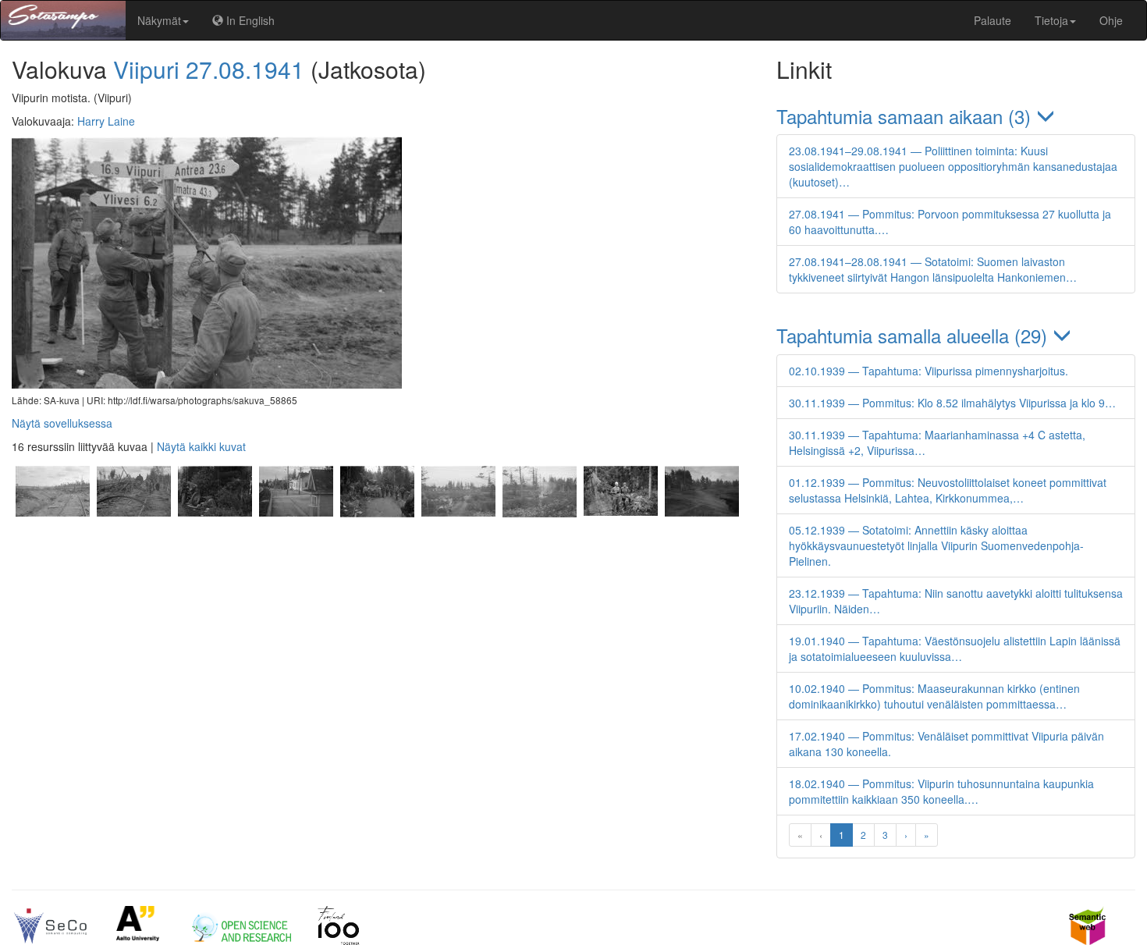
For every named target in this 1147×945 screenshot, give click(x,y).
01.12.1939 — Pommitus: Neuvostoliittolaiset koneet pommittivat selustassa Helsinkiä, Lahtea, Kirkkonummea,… (947, 490)
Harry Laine (106, 121)
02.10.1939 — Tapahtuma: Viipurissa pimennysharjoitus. (928, 370)
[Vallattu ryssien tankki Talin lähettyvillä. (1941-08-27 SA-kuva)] (376, 535)
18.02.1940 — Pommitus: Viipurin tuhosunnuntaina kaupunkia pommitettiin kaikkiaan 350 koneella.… (941, 791)
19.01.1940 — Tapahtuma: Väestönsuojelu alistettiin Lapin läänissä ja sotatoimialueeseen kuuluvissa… (954, 648)
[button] (955, 115)
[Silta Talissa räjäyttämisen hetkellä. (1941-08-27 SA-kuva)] (539, 535)
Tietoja (1051, 20)
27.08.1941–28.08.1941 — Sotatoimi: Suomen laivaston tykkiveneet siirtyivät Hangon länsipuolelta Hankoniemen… (933, 269)
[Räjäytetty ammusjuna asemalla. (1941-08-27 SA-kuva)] (52, 535)
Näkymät (159, 20)
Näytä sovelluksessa (62, 423)
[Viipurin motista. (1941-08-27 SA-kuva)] (700, 535)
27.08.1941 (245, 69)
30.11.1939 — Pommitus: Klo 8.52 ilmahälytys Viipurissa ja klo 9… (952, 402)
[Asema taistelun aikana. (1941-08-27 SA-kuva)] (458, 535)
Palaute (992, 20)
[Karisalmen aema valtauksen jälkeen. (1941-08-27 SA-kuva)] (295, 535)
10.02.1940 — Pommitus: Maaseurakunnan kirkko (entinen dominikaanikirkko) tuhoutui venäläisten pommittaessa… (934, 696)
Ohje (1111, 20)
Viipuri (146, 69)
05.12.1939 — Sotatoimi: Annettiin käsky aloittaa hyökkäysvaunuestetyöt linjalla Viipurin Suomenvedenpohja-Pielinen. (936, 545)
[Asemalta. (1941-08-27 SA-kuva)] (133, 535)
